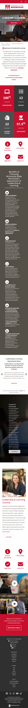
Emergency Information (14, 683)
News (14, 669)
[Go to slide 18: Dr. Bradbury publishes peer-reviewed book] (14, 392)
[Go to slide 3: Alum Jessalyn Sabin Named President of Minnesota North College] (6, 390)
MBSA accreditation (11, 224)
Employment (14, 659)
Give (14, 647)
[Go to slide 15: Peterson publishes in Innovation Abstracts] (10, 392)
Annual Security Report (14, 681)
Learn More (14, 382)
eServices (14, 661)
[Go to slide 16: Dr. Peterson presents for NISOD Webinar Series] (11, 392)
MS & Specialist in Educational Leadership (11, 310)
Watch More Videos (14, 628)
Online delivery (9, 267)
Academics (7, 43)
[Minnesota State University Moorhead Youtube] (17, 693)
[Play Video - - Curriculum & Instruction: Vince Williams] (14, 604)
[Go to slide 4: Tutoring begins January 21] (8, 390)
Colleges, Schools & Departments (17, 43)
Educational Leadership (12, 308)
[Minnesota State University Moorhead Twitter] (10, 693)
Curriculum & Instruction (12, 334)
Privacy (19, 702)
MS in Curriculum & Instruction (11, 336)
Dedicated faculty (10, 241)
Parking (14, 671)
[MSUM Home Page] (14, 6)
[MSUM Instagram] (13, 693)
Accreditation (14, 654)
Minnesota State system (16, 698)
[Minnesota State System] (14, 705)
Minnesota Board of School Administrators (12, 231)
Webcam (14, 674)
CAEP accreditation (10, 195)
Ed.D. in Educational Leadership (11, 322)
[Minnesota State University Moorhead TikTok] (21, 693)
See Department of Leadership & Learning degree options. (14, 78)
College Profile (14, 656)
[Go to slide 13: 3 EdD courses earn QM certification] (22, 390)
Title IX (14, 686)
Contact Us (14, 646)
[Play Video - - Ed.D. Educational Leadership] (14, 583)
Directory (14, 657)
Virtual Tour (14, 673)
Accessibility (14, 702)
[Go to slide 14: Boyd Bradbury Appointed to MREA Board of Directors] (24, 390)
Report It (14, 684)
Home (2, 43)
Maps (14, 667)
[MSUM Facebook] (6, 693)
